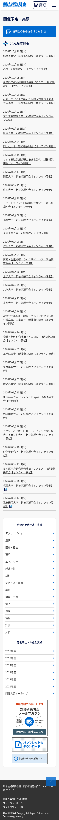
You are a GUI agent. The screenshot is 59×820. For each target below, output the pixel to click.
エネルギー (11, 561)
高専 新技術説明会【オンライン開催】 (25, 69)
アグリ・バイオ (14, 533)
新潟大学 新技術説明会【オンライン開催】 (28, 133)
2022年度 (10, 679)
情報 (7, 618)
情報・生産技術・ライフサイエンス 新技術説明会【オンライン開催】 (28, 261)
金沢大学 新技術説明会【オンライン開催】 (28, 276)
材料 (7, 576)
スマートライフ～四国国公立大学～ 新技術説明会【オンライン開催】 (28, 204)
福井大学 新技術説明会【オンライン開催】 (28, 220)
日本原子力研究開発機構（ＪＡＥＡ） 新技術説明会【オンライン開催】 (29, 470)
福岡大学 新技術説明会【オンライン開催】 (28, 485)
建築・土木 (11, 597)
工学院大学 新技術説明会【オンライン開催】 (29, 353)
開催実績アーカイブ (16, 693)
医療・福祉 (11, 547)
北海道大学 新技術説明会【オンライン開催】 (29, 56)
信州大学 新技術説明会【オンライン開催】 (28, 246)
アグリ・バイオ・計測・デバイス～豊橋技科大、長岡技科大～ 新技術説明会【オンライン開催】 (28, 434)
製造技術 (10, 568)
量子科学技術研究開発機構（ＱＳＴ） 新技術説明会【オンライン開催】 (29, 84)
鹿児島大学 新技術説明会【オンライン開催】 (29, 384)
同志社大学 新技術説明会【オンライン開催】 (29, 146)
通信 (7, 611)
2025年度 (10, 658)
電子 (7, 604)
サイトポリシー (11, 806)
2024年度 (10, 665)
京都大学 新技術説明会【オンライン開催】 (28, 303)
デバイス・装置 (14, 583)
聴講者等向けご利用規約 (15, 799)
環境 (7, 554)
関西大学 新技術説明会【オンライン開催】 (28, 176)
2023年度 (10, 672)
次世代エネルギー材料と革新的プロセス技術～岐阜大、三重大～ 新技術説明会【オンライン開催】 (28, 319)
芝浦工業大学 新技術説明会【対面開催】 (27, 233)
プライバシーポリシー (14, 802)
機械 (7, 590)
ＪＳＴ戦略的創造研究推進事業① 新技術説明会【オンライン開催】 (28, 161)
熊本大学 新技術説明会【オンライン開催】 (28, 189)
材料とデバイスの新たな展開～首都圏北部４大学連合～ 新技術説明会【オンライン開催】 (29, 101)
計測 (7, 625)
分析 (7, 632)
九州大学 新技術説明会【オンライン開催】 (28, 289)
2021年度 (10, 686)
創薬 (7, 540)
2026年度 (10, 651)
